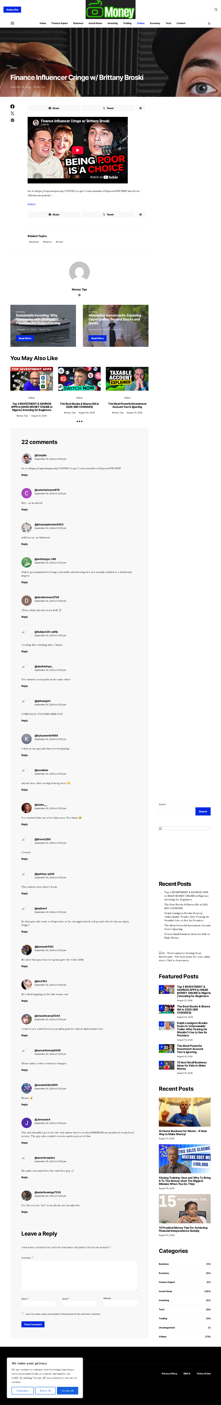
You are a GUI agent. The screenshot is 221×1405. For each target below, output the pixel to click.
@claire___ (41, 804)
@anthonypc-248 (45, 559)
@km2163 (41, 981)
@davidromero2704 (47, 597)
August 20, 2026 (87, 412)
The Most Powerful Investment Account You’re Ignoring (127, 405)
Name (25, 1298)
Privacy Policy (169, 1373)
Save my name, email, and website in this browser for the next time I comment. (63, 1314)
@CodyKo (40, 455)
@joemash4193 (44, 946)
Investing (113, 23)
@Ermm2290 (43, 839)
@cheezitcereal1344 (47, 1015)
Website (107, 1298)
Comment (26, 1257)
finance (48, 241)
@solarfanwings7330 (48, 1192)
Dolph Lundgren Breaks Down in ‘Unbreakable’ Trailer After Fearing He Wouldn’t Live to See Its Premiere (186, 917)
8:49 (55, 610)
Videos (141, 23)
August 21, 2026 (39, 415)
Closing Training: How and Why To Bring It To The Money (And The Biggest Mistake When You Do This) (185, 1181)
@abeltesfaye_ (44, 666)
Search (162, 804)
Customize (22, 1390)
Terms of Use (204, 1373)
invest (60, 241)
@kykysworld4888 (46, 735)
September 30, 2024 (20, 87)
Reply (24, 474)
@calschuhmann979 (47, 489)
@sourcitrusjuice (45, 1157)
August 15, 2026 (166, 1235)
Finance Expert (60, 23)
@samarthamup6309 (48, 1050)
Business (78, 23)
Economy (155, 23)
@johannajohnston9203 (49, 524)
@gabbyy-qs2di (44, 873)
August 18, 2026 (185, 1073)
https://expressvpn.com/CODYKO (49, 468)
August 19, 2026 (134, 412)
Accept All (67, 1390)
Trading (127, 23)
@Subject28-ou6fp (46, 631)
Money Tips (39, 87)
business (34, 241)
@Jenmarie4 (42, 1119)
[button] (209, 23)
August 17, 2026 (166, 1138)
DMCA (187, 1373)
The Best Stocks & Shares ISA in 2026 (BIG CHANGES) (79, 405)
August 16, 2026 (166, 1188)
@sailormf (41, 908)
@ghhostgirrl (42, 701)
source (32, 203)
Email (65, 1298)
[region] (45, 1378)
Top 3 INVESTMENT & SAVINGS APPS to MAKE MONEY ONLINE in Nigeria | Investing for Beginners (31, 407)
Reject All (45, 1390)
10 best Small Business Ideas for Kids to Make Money (187, 936)
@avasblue (41, 770)
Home (43, 23)
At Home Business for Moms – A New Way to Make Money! (183, 1132)
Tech (168, 23)
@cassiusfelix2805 (46, 1085)
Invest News (95, 23)
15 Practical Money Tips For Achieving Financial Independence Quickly (183, 1229)
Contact (181, 23)
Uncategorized (167, 1327)
